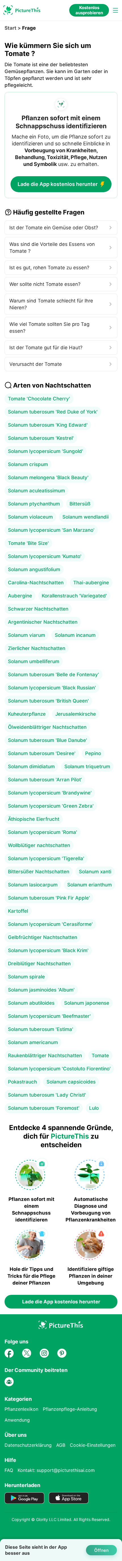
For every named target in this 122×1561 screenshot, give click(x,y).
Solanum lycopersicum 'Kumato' (44, 556)
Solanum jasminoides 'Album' (41, 990)
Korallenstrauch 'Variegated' (74, 596)
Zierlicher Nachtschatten (36, 648)
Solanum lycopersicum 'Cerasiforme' (50, 924)
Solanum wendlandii (85, 517)
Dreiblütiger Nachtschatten (39, 963)
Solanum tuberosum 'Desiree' (41, 753)
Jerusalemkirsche (75, 714)
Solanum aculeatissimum (36, 490)
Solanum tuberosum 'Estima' (40, 1029)
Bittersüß (80, 504)
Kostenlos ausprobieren (89, 10)
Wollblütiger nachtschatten (39, 845)
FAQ (9, 1470)
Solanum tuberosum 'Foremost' (43, 1108)
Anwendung (17, 1420)
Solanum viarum (26, 635)
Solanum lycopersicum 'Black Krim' (48, 950)
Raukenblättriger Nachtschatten (45, 1055)
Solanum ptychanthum (34, 504)
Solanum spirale (26, 977)
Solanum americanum (33, 1042)
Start (10, 28)
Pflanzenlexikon (21, 1409)
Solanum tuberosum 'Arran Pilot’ (45, 779)
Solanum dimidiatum (31, 766)
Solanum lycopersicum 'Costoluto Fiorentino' (59, 1069)
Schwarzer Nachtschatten (38, 609)
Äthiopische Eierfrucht (33, 819)
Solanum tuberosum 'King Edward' (48, 425)
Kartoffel (18, 911)
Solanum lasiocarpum (33, 885)
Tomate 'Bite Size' (28, 543)
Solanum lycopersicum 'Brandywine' (50, 793)
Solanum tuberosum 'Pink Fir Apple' (49, 898)
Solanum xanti (95, 871)
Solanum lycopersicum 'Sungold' (45, 451)
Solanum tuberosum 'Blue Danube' (47, 740)
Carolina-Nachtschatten (36, 582)
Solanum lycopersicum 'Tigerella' (46, 858)
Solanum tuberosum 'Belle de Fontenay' (53, 674)
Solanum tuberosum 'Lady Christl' (47, 1095)
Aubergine (20, 596)
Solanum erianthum (89, 885)
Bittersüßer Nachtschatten (38, 871)
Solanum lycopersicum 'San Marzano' (51, 530)
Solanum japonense (86, 1003)
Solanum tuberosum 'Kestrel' (41, 438)
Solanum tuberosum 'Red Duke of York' (53, 412)
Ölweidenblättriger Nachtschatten (47, 727)
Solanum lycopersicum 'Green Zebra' (51, 806)
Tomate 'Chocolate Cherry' (39, 399)
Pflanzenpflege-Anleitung (70, 1409)
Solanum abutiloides (31, 1003)
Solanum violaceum (30, 517)
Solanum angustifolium (34, 569)
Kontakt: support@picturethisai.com (56, 1470)
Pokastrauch (22, 1082)
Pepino (93, 753)
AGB (60, 1445)
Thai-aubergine (91, 582)
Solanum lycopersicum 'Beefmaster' (49, 1016)
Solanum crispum (28, 464)
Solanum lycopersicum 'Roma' (42, 832)
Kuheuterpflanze (27, 714)
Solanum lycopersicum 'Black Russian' (52, 688)
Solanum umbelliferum (33, 661)
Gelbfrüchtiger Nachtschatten (42, 937)
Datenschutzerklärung (28, 1445)
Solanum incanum (75, 635)
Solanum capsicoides (71, 1082)
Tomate (100, 1055)
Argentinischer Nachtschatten (42, 622)
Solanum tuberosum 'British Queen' (48, 701)
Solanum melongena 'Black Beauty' (48, 477)
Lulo (94, 1108)
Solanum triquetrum (87, 766)
